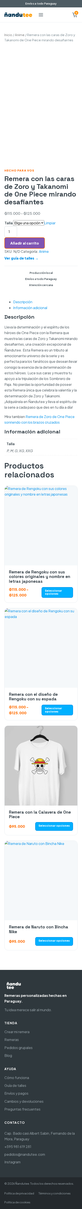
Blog (8, 1055)
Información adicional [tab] (30, 307)
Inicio (8, 35)
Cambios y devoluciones (24, 1101)
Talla (9, 223)
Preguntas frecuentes (22, 1109)
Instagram (12, 1162)
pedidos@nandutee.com (24, 1154)
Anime (19, 35)
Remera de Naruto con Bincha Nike (38, 929)
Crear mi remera (17, 1031)
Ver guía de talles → (21, 258)
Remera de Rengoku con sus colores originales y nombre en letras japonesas (39, 576)
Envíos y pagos (16, 1093)
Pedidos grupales (18, 1047)
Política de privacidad (19, 1193)
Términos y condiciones (54, 1193)
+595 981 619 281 (17, 1146)
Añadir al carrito (24, 243)
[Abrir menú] (41, 14)
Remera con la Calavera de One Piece (40, 814)
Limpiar (50, 223)
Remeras (11, 1039)
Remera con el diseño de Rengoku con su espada (33, 697)
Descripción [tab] (22, 302)
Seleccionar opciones (53, 592)
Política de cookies (17, 1202)
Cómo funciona (16, 1077)
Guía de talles (15, 1085)
